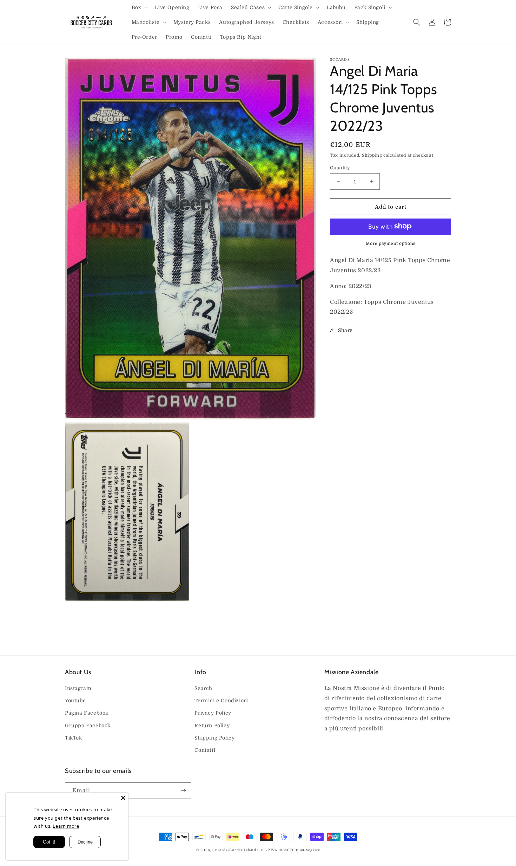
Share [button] (345, 330)
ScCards (220, 850)
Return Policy (212, 725)
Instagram (78, 688)
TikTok (73, 738)
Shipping (372, 155)
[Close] (123, 797)
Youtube (75, 700)
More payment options (391, 243)
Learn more (66, 826)
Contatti (204, 750)
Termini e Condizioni (221, 700)
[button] (139, 7)
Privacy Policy (212, 713)
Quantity (340, 167)
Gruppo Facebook (88, 725)
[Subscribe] (183, 790)
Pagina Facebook (86, 713)
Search (203, 688)
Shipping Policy (214, 738)
